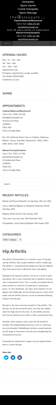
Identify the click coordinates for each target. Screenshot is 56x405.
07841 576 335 (33, 24)
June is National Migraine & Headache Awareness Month (26, 206)
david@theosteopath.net (28, 27)
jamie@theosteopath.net (28, 39)
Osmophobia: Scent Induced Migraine (18, 223)
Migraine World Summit (12, 214)
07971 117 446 (33, 36)
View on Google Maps (11, 131)
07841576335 (18, 76)
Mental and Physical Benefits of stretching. (20, 201)
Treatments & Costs (10, 80)
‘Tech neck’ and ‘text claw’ (13, 218)
